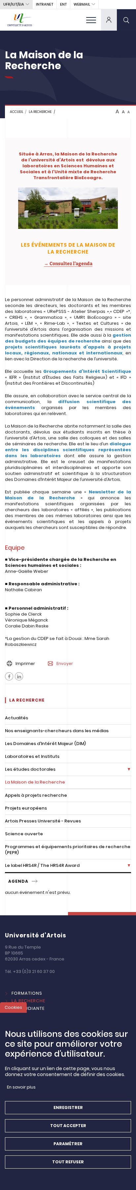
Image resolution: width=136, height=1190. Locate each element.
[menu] (91, 19)
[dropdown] (109, 19)
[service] (35, 881)
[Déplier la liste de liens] (129, 769)
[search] (126, 19)
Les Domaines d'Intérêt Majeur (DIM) (45, 743)
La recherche (40, 111)
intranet (44, 4)
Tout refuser (68, 1162)
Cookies (13, 1007)
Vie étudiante (28, 1008)
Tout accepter (68, 1125)
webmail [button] (82, 4)
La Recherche (28, 1001)
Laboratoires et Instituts (32, 756)
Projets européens (26, 808)
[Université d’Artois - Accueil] (20, 19)
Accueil (16, 111)
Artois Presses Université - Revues (43, 821)
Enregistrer (68, 1107)
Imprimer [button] (25, 663)
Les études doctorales (30, 769)
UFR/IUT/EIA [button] (13, 4)
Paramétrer (68, 1144)
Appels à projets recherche (36, 795)
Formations (27, 993)
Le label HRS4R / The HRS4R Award (42, 865)
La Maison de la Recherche (35, 782)
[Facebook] (9, 676)
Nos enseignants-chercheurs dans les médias (57, 731)
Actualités (16, 718)
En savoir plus (21, 1087)
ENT (63, 4)
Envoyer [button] (64, 663)
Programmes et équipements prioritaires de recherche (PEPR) (67, 850)
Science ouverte (24, 834)
